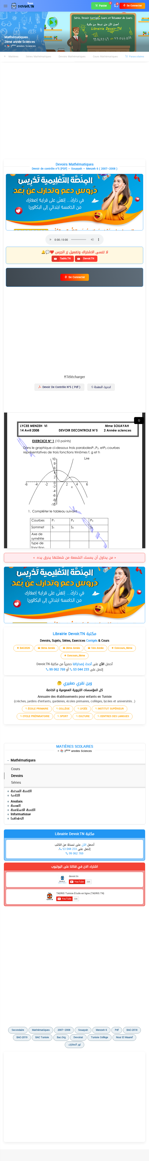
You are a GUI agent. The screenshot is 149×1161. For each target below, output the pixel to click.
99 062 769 (56, 669)
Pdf (117, 1029)
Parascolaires (136, 56)
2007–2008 (64, 1029)
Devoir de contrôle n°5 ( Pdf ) (61, 387)
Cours (15, 769)
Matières (13, 56)
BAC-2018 (131, 1029)
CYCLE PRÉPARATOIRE (35, 716)
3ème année (47, 648)
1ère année (97, 648)
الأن (101, 664)
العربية (16, 805)
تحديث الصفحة (102, 387)
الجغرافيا (17, 818)
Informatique (21, 814)
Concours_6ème (75, 655)
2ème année (72, 648)
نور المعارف (74, 1044)
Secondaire (18, 1029)
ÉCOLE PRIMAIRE (37, 708)
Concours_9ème (123, 648)
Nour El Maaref (124, 1037)
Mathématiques (23, 760)
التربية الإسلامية (23, 810)
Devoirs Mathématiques (72, 56)
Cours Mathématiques (105, 56)
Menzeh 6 (101, 1029)
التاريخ (15, 795)
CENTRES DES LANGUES (114, 716)
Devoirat (78, 1037)
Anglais (17, 801)
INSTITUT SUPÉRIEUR (110, 708)
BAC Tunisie (42, 1037)
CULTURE (84, 716)
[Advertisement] (74, 76)
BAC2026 (24, 648)
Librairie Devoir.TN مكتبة (74, 834)
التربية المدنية (21, 791)
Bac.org (61, 1037)
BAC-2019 (21, 1037)
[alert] (74, 202)
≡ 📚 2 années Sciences (20, 46)
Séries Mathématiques (38, 56)
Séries (16, 782)
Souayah (83, 1029)
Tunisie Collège (99, 1037)
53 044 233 (80, 669)
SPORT (63, 716)
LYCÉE (83, 708)
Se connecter (134, 5)
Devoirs (17, 775)
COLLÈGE (64, 708)
